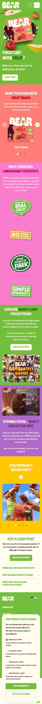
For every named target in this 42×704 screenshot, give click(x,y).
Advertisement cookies (17, 673)
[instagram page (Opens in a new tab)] (21, 477)
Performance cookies (16, 662)
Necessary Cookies (15, 640)
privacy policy (22, 631)
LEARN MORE (7, 607)
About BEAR (6, 614)
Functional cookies (15, 651)
